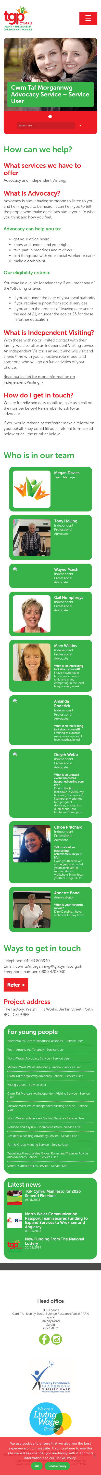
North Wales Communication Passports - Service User (45, 1041)
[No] (94, 1456)
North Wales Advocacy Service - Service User (38, 1058)
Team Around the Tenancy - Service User (35, 1049)
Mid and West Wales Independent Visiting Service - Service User (47, 1107)
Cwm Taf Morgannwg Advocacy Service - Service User (45, 1076)
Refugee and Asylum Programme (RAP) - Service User (44, 1127)
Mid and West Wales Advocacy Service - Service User (44, 1067)
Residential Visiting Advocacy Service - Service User (42, 1136)
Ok (37, 1466)
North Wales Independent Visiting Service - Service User (45, 1118)
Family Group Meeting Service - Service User (38, 1144)
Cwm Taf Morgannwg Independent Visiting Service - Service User (48, 1095)
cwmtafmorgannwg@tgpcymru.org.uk (48, 966)
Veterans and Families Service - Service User (37, 1166)
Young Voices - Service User (26, 1085)
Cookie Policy (57, 1466)
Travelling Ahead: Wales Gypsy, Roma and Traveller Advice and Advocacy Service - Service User (47, 1155)
